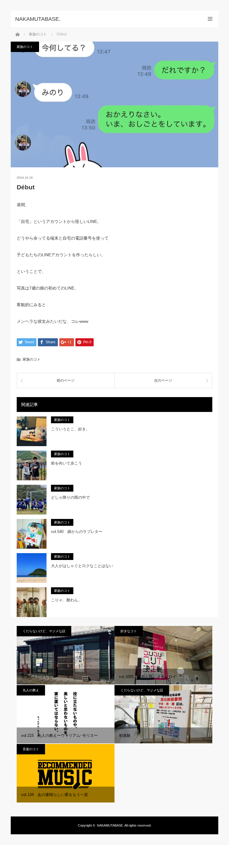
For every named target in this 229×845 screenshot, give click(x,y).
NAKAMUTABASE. (110, 825)
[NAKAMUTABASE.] (105, 19)
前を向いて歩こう (66, 463)
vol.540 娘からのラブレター (76, 531)
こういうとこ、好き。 (70, 429)
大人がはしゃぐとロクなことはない (82, 566)
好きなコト (128, 631)
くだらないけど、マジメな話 (44, 631)
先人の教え (31, 690)
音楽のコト (31, 749)
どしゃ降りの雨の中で (70, 497)
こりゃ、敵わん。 (66, 600)
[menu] (210, 19)
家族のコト (25, 46)
